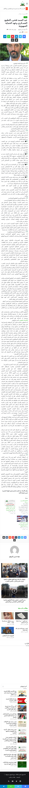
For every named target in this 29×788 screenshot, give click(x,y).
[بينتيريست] (13, 537)
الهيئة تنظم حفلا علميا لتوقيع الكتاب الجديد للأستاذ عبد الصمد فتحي (10, 756)
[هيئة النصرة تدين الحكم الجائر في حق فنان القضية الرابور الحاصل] (22, 716)
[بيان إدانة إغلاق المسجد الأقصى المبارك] (22, 701)
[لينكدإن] (19, 537)
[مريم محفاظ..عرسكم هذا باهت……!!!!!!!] (7, 615)
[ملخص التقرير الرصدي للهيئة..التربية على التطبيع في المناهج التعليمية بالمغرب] (22, 749)
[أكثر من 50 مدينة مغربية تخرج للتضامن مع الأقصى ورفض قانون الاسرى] (22, 708)
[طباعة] (14, 540)
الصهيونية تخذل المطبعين (8, 635)
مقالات (19, 13)
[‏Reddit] (10, 537)
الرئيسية (24, 13)
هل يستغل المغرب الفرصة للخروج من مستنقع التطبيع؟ (23, 524)
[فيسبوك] (25, 537)
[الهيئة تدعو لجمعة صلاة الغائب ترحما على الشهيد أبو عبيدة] (22, 764)
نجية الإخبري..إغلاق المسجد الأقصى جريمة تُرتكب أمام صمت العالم (10, 692)
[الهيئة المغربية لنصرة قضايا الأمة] (22, 3)
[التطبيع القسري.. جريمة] (21, 507)
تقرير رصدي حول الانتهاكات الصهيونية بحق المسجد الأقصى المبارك (10, 723)
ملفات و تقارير (12, 777)
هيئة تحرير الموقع (21, 29)
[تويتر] (22, 537)
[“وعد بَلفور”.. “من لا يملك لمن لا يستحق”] (21, 615)
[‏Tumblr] (16, 537)
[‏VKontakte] (7, 537)
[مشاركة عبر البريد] (4, 537)
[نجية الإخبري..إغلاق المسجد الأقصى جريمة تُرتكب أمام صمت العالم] (22, 693)
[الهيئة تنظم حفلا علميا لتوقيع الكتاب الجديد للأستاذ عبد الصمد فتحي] (22, 757)
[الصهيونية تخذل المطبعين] (7, 630)
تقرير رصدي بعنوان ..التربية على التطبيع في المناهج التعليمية (10, 508)
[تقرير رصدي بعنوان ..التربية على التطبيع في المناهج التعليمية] (10, 503)
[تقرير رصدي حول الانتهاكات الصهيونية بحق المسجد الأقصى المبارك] (22, 724)
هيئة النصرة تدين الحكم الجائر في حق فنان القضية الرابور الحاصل (9, 715)
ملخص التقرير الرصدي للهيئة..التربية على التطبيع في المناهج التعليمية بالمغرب (9, 748)
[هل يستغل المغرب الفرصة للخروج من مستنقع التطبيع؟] (22, 519)
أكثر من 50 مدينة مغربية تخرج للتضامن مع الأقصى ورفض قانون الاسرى (10, 707)
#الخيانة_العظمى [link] (23, 320)
